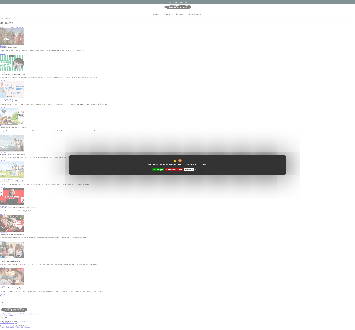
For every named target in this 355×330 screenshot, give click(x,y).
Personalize (189, 170)
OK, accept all (159, 170)
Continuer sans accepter (174, 170)
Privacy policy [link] (199, 170)
